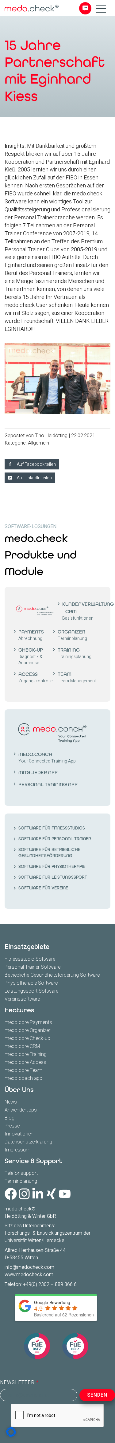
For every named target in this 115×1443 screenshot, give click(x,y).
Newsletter (18, 1382)
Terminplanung (21, 1181)
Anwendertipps (21, 1110)
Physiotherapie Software (31, 983)
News (11, 1102)
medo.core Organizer (27, 1030)
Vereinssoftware (22, 999)
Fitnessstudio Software (30, 959)
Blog (9, 1118)
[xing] (51, 1194)
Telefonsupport (21, 1173)
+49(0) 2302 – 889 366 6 (50, 1284)
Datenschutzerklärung (28, 1142)
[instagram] (24, 1194)
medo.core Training (26, 1054)
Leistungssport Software (31, 991)
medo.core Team (23, 1070)
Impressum (17, 1150)
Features (19, 1010)
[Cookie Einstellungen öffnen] (11, 1432)
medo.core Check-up (27, 1038)
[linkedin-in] (38, 1194)
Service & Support (33, 1161)
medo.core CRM (22, 1046)
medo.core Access (25, 1062)
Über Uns (19, 1090)
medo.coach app (23, 1078)
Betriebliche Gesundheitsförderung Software (52, 975)
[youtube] (65, 1194)
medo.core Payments (28, 1022)
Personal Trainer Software (32, 967)
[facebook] (11, 1194)
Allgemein (38, 443)
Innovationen (19, 1134)
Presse (12, 1126)
